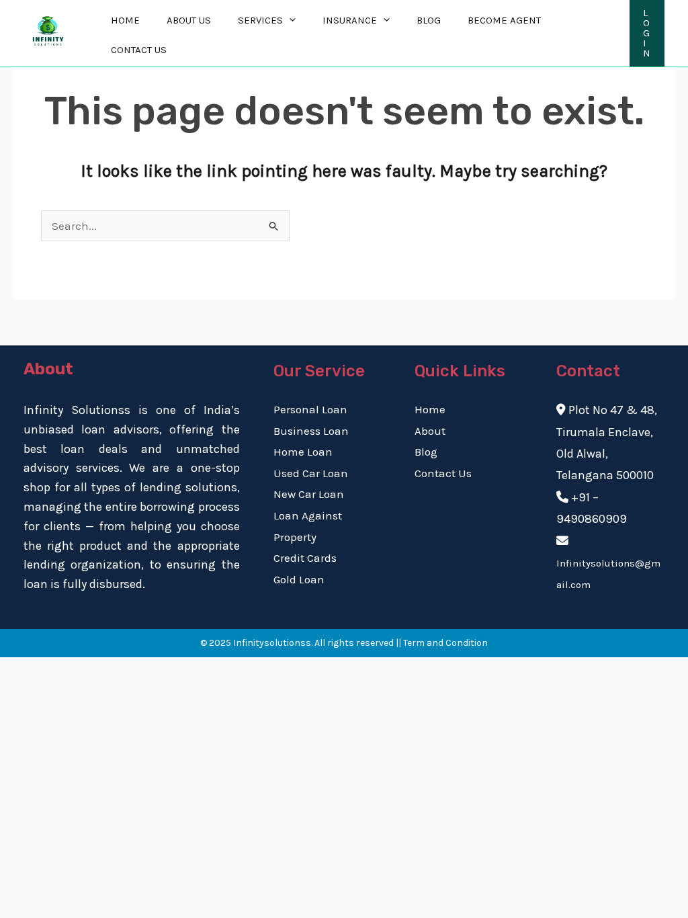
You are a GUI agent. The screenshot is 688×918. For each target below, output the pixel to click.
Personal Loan (310, 409)
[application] (289, 20)
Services (260, 20)
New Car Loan (308, 494)
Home (125, 20)
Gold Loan (299, 579)
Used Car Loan (310, 473)
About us (189, 20)
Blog (429, 20)
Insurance (349, 20)
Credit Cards (305, 558)
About (430, 430)
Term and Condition (445, 643)
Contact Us (139, 50)
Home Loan (303, 451)
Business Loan (311, 430)
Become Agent (504, 20)
